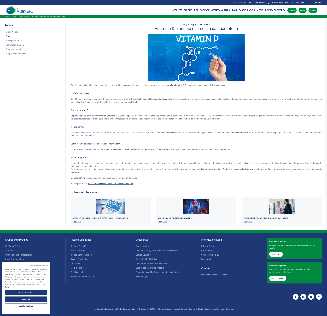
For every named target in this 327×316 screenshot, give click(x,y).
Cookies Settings (26, 306)
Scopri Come (277, 278)
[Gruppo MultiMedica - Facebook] (296, 297)
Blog (8, 36)
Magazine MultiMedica (16, 53)
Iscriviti (276, 254)
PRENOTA (292, 10)
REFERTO (313, 10)
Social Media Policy (210, 255)
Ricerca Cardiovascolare (81, 255)
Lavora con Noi (245, 3)
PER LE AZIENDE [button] (201, 10)
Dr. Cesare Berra (78, 178)
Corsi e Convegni (13, 49)
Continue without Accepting (39, 265)
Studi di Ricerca (78, 268)
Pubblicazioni (77, 272)
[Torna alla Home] (19, 10)
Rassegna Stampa (14, 40)
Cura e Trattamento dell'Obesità (150, 268)
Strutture (9, 250)
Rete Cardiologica (78, 250)
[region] (26, 288)
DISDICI (302, 10)
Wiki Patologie (277, 3)
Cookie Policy (207, 250)
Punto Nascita (142, 246)
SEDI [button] (174, 10)
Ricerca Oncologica (79, 259)
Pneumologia (142, 276)
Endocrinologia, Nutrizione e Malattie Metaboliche (158, 272)
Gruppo (234, 3)
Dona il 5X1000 (301, 3)
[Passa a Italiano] (319, 3)
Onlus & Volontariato (14, 259)
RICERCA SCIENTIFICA (275, 10)
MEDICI (260, 10)
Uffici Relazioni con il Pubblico (215, 275)
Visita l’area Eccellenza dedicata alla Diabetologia (110, 183)
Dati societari (207, 259)
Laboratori (75, 263)
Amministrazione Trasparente (18, 255)
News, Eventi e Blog (261, 3)
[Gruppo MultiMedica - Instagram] (319, 297)
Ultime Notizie (12, 32)
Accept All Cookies (26, 292)
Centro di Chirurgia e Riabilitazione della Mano (157, 250)
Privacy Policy (207, 246)
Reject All (26, 299)
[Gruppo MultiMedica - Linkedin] (303, 297)
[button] (320, 10)
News (9, 25)
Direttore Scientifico (79, 246)
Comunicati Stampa (15, 45)
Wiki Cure (289, 3)
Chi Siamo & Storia (13, 246)
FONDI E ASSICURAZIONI (243, 10)
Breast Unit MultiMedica (146, 259)
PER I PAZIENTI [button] (185, 10)
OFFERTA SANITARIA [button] (220, 10)
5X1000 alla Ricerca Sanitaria (84, 276)
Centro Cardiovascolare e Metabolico (152, 263)
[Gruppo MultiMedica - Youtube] (311, 297)
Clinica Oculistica (143, 255)
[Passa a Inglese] (316, 3)
